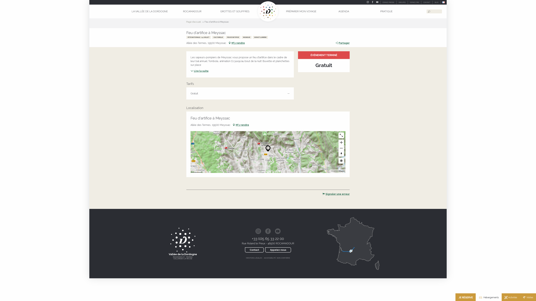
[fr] (444, 2)
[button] (444, 2)
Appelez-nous (278, 250)
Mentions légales (254, 258)
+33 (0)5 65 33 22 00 (268, 239)
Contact (254, 250)
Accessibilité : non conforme (277, 258)
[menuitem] (149, 11)
